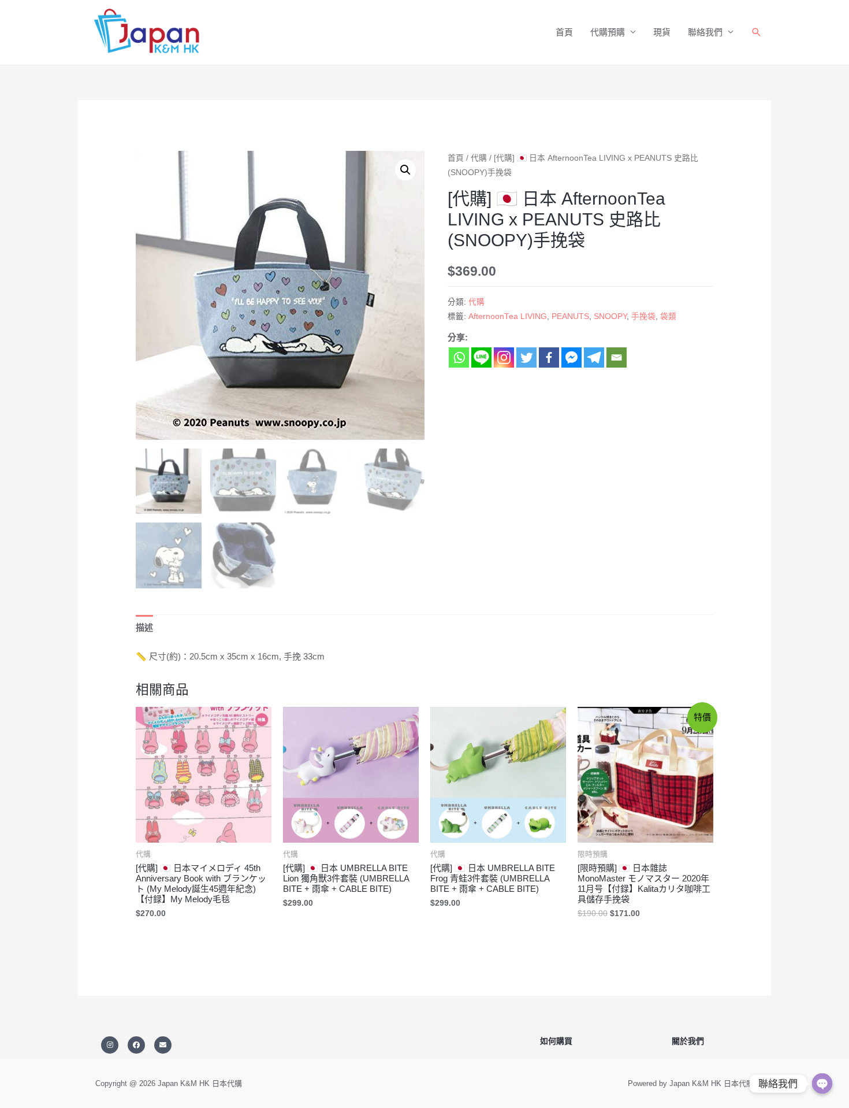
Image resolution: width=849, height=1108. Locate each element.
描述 (144, 627)
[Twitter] (526, 357)
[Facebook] (549, 357)
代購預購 (607, 32)
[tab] (144, 627)
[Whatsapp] (459, 357)
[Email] (616, 357)
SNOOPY (610, 316)
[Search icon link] (756, 32)
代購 (479, 158)
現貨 (662, 32)
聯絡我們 (705, 32)
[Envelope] (163, 1045)
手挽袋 (643, 316)
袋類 (668, 316)
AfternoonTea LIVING (507, 316)
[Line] (481, 357)
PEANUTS (570, 316)
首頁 (564, 32)
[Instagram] (504, 357)
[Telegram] (594, 357)
